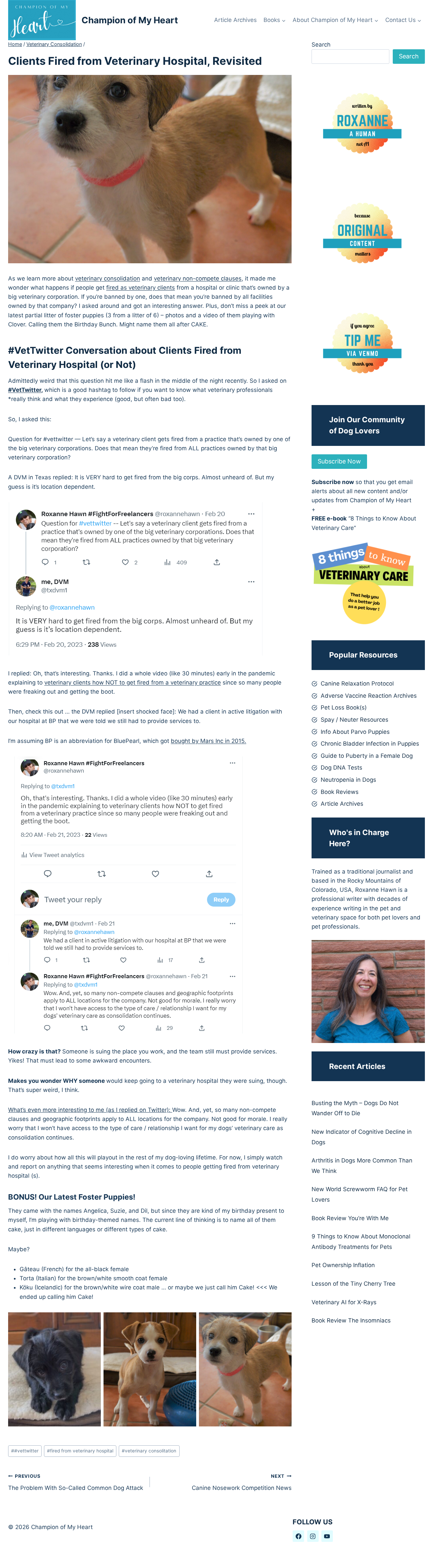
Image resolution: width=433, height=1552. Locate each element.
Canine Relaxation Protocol (357, 683)
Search (321, 44)
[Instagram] (313, 1536)
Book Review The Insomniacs (351, 1320)
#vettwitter (25, 1450)
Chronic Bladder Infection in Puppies (370, 743)
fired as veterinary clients (140, 287)
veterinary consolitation (149, 1450)
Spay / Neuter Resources (354, 719)
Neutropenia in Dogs (348, 779)
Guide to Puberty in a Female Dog (367, 755)
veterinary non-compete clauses (198, 278)
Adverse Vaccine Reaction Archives (369, 695)
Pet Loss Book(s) (344, 707)
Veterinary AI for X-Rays (344, 1302)
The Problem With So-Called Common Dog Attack (75, 1482)
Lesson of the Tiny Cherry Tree (353, 1283)
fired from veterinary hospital (80, 1450)
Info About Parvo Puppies (355, 731)
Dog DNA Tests (341, 767)
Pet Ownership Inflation (343, 1265)
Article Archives (235, 20)
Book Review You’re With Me (350, 1218)
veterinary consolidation (107, 278)
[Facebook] (298, 1536)
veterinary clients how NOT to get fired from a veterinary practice (132, 682)
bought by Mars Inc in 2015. (208, 741)
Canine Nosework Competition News (242, 1482)
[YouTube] (327, 1536)
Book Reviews (340, 791)
